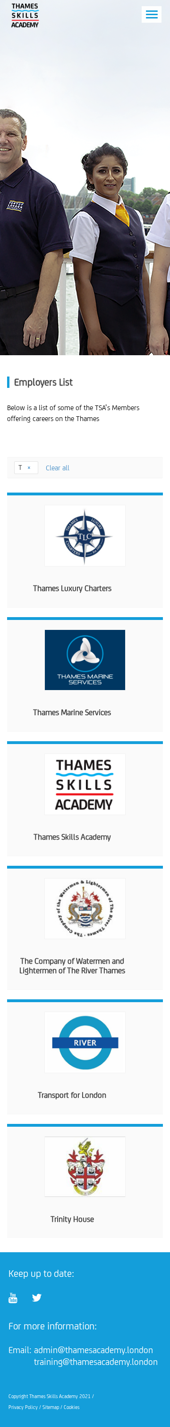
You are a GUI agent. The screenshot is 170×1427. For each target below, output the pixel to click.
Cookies (71, 1407)
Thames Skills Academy (72, 837)
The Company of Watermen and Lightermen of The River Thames (72, 965)
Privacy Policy (23, 1407)
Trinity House (72, 1219)
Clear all (57, 468)
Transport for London (72, 1095)
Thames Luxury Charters (72, 588)
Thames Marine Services (72, 712)
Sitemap (50, 1407)
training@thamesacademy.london (96, 1361)
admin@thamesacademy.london (93, 1350)
